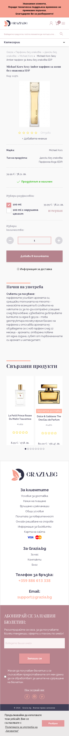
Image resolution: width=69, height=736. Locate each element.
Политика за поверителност (35, 516)
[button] (25, 449)
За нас (35, 554)
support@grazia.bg (34, 597)
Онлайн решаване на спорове (34, 521)
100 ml (17, 204)
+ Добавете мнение (34, 138)
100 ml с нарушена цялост (25, 211)
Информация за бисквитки (34, 526)
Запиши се (34, 658)
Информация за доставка (36, 269)
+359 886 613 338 (34, 580)
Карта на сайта (34, 531)
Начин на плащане (34, 501)
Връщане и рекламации (34, 506)
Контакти (34, 559)
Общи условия (34, 511)
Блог (35, 564)
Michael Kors (56, 150)
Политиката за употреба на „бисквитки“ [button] (21, 729)
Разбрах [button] (53, 723)
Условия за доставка (34, 495)
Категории (12, 42)
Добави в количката (34, 256)
